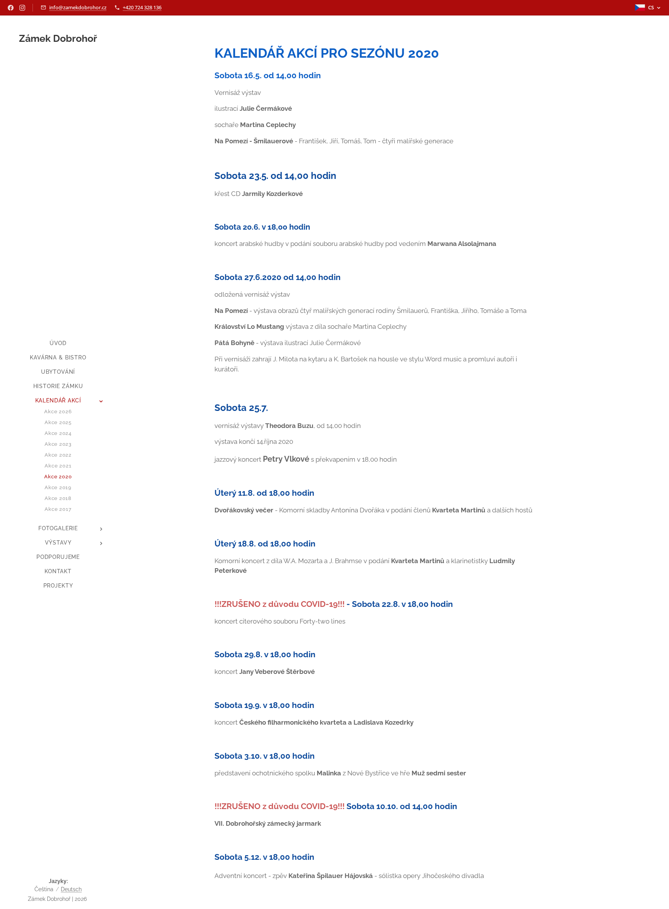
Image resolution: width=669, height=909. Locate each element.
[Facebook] (10, 7)
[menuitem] (58, 343)
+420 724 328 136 (142, 7)
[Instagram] (22, 7)
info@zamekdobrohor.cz (77, 7)
